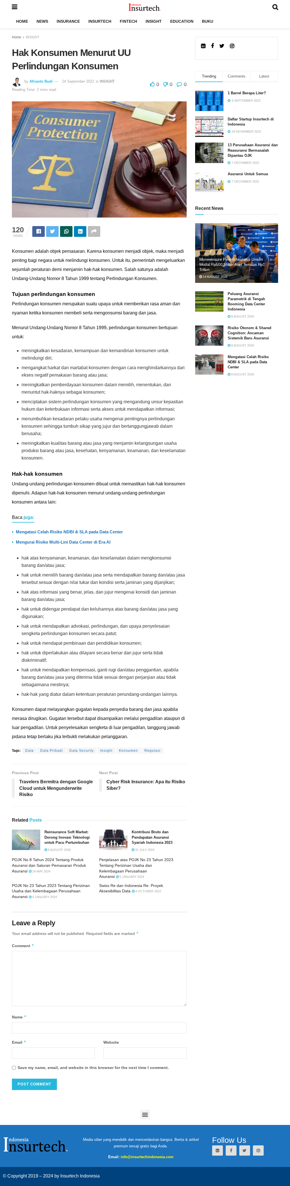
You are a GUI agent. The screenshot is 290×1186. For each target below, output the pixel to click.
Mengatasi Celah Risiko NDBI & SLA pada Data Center (69, 531)
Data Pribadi (51, 751)
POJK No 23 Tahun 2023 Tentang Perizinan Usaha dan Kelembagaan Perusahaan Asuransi (51, 891)
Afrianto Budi (41, 81)
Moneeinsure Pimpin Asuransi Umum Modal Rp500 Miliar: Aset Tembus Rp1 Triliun (232, 264)
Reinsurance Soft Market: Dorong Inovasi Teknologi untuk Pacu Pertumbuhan (67, 837)
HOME (22, 21)
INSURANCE (68, 21)
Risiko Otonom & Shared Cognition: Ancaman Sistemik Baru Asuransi (249, 333)
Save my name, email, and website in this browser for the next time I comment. (93, 1067)
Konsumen (128, 751)
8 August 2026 (59, 849)
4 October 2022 (148, 891)
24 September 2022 (78, 81)
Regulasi (152, 751)
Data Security (81, 751)
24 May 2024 (40, 871)
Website (111, 1042)
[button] (145, 1114)
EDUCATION (181, 21)
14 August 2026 (214, 276)
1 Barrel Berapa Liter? (247, 93)
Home (16, 37)
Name (19, 1017)
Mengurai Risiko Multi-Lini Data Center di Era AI (63, 542)
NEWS (42, 21)
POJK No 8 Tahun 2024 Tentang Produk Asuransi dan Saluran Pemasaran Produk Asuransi (49, 865)
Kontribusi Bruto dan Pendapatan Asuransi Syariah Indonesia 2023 (152, 837)
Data (29, 751)
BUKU (207, 21)
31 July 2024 (144, 849)
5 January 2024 (131, 876)
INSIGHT (154, 21)
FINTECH (128, 21)
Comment (23, 945)
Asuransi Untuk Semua (248, 174)
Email (19, 1042)
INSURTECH (99, 21)
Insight (106, 751)
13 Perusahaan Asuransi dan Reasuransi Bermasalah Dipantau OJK (253, 150)
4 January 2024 (44, 897)
